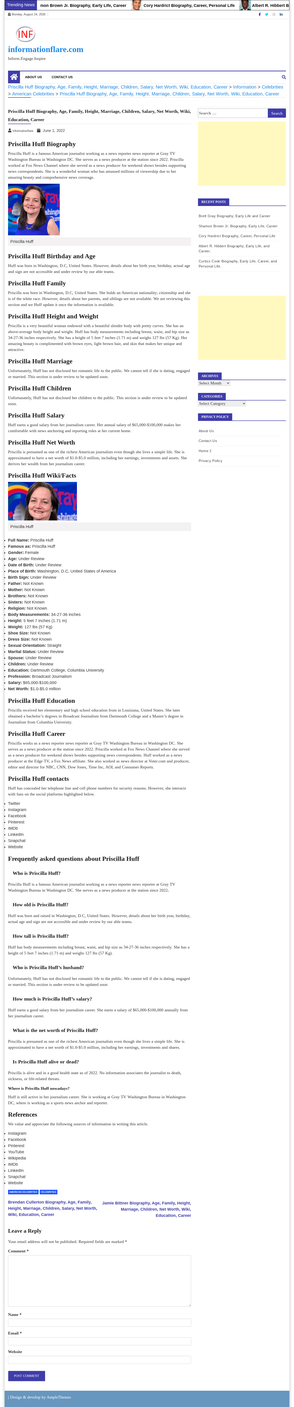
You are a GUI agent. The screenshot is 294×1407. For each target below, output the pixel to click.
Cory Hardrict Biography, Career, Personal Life (170, 5)
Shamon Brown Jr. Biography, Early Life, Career (60, 5)
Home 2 (205, 451)
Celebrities (48, 1192)
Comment (18, 1251)
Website (15, 1351)
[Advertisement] (242, 158)
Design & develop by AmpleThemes (40, 1397)
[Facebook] (260, 14)
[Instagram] (274, 14)
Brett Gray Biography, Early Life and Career (235, 216)
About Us (33, 77)
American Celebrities (23, 1192)
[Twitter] (267, 14)
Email (15, 1333)
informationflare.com (45, 49)
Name (15, 1314)
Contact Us (62, 77)
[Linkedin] (281, 14)
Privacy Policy (211, 461)
